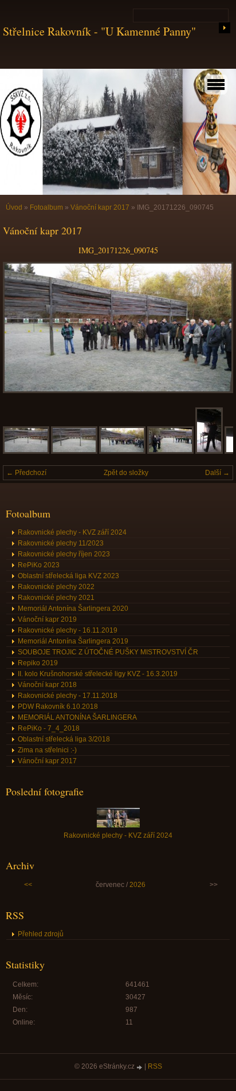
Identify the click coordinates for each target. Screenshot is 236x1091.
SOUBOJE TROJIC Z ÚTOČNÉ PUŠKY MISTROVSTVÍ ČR (108, 652)
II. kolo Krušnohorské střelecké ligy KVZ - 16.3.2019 (98, 674)
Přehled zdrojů (41, 934)
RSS (155, 1066)
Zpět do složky (126, 473)
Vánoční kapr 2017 (99, 207)
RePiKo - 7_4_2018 (49, 728)
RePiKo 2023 (39, 565)
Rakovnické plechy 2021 (56, 598)
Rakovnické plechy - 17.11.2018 (67, 696)
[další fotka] (214, 327)
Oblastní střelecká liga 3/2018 (64, 739)
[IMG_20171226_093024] (209, 452)
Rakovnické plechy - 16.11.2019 (67, 630)
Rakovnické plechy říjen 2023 (64, 554)
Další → (217, 473)
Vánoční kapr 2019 (47, 619)
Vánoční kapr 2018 (47, 685)
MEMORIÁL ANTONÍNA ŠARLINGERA (77, 717)
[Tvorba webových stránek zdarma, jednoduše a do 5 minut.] (140, 1067)
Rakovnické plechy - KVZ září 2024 (72, 532)
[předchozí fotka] (21, 327)
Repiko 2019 (38, 663)
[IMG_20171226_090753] (170, 452)
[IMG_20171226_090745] (122, 452)
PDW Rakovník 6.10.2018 (58, 707)
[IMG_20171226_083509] (74, 452)
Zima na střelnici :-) (47, 750)
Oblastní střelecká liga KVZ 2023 (68, 576)
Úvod (14, 207)
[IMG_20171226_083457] (26, 452)
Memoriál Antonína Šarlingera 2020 (73, 609)
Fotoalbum (46, 207)
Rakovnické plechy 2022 (56, 587)
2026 (137, 885)
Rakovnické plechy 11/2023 (61, 543)
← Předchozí (26, 473)
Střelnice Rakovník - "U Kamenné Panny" (99, 31)
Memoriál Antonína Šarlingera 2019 (73, 641)
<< (28, 885)
